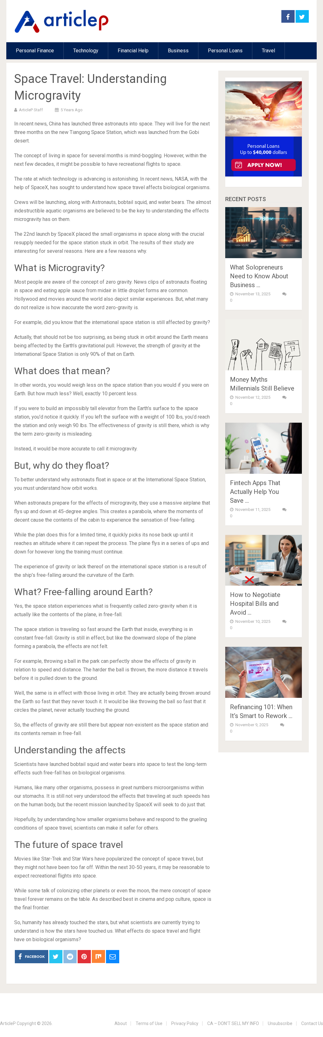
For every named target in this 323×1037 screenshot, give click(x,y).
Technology (85, 51)
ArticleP (8, 1023)
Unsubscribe (280, 1023)
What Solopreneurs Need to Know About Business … (259, 276)
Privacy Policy (184, 1023)
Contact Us (312, 1023)
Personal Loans (225, 51)
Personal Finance (35, 51)
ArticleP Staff (31, 109)
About (121, 1023)
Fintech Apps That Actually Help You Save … (255, 491)
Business (178, 51)
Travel (268, 51)
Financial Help (133, 51)
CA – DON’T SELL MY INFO (233, 1023)
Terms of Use (149, 1023)
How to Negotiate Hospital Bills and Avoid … (255, 603)
